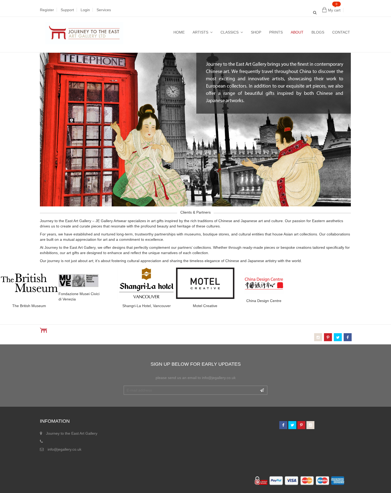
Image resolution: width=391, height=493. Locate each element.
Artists (200, 32)
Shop (256, 32)
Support (67, 10)
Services (104, 10)
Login (85, 10)
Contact (341, 32)
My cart (334, 10)
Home (179, 32)
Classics (230, 32)
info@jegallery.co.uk (64, 449)
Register (47, 10)
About (297, 32)
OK (262, 390)
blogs (317, 32)
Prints (276, 32)
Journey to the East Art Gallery (71, 433)
